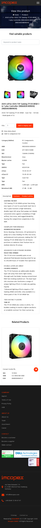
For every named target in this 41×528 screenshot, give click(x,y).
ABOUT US (5, 413)
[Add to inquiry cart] (36, 369)
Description (7, 196)
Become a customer (8, 438)
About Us (5, 417)
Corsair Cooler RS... (9, 369)
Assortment (6, 424)
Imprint (4, 396)
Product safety (27, 196)
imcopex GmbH (13, 521)
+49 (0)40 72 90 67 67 (13, 500)
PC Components (28, 140)
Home (16, 15)
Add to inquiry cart (24, 126)
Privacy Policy (6, 404)
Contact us (24, 515)
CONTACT (5, 434)
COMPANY (5, 392)
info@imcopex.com (12, 495)
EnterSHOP (15, 519)
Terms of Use (6, 400)
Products (25, 15)
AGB (3, 407)
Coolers (25, 143)
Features (16, 196)
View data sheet (9, 131)
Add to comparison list (12, 134)
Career (4, 428)
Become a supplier (8, 441)
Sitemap (14, 515)
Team (3, 420)
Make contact (7, 445)
